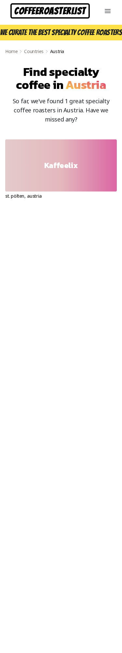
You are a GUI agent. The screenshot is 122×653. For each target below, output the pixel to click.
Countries (33, 51)
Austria (34, 196)
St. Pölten (14, 196)
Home (11, 51)
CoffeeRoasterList (50, 11)
